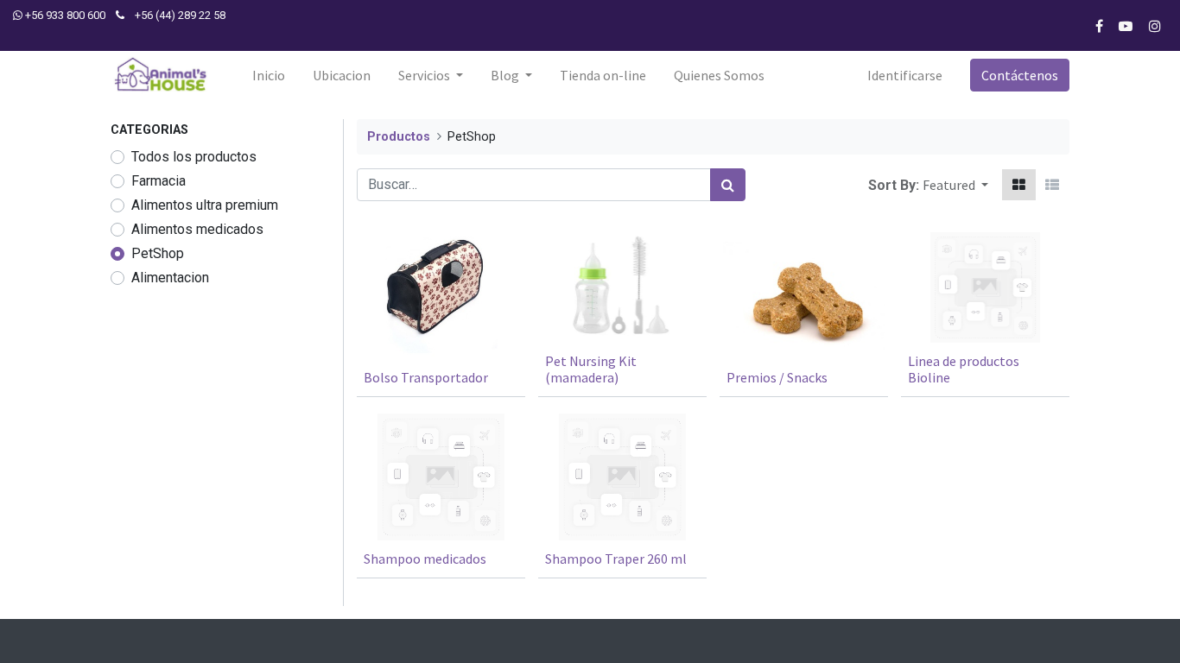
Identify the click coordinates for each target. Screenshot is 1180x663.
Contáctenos (1019, 75)
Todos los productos (194, 156)
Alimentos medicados (197, 229)
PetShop (157, 253)
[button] (955, 184)
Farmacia (158, 181)
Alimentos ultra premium (204, 205)
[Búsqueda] (727, 184)
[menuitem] (268, 75)
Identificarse (904, 75)
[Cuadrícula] (1019, 184)
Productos (398, 136)
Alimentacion (170, 277)
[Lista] (1052, 184)
